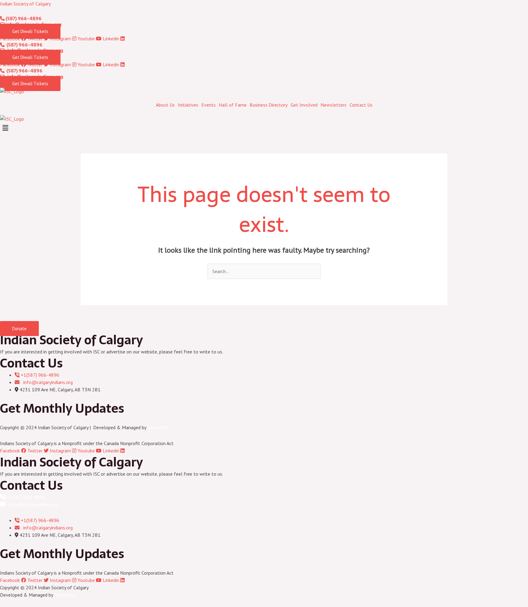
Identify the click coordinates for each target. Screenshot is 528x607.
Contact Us (361, 104)
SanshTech (158, 427)
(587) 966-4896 (23, 18)
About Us (165, 104)
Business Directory (269, 104)
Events (208, 104)
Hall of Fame (233, 104)
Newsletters (333, 104)
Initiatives (188, 104)
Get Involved (304, 104)
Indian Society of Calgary (25, 4)
